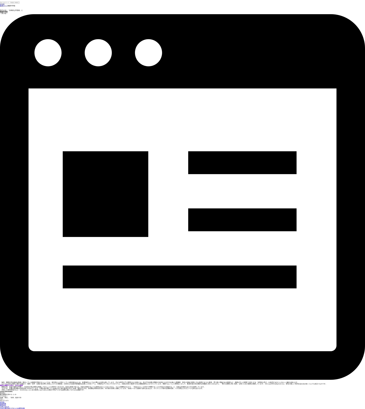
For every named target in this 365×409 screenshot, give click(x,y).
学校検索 (3, 403)
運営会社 (3, 405)
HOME (2, 4)
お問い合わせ (4, 406)
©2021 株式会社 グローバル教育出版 (12, 408)
